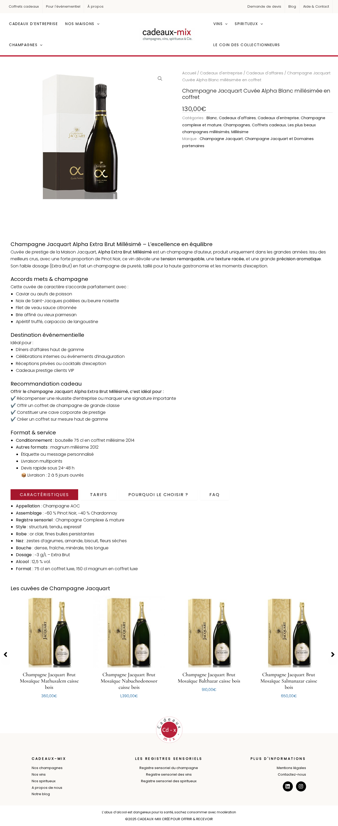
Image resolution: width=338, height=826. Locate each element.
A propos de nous (47, 787)
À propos (95, 6)
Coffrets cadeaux (24, 6)
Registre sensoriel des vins (169, 774)
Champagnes (23, 44)
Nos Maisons (80, 23)
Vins (218, 23)
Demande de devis (264, 6)
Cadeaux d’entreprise (33, 23)
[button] (160, 78)
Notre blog (41, 793)
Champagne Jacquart (221, 138)
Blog (292, 6)
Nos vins (39, 774)
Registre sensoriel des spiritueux (168, 781)
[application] (97, 23)
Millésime (239, 132)
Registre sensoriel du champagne (168, 767)
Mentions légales (291, 767)
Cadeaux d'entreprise (221, 73)
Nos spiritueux (43, 781)
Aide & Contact (316, 6)
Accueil (189, 73)
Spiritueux (246, 23)
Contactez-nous (292, 774)
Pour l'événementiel (63, 6)
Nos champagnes (47, 767)
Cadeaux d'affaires (264, 73)
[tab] (44, 494)
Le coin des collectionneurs (246, 44)
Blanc (211, 118)
